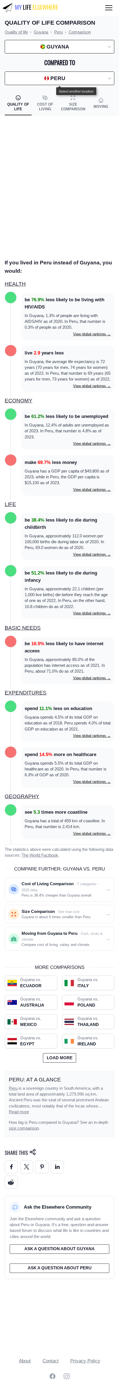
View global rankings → (92, 334)
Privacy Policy (85, 1361)
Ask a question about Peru (60, 1268)
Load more (60, 1058)
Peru (13, 1088)
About (25, 1361)
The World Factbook (40, 855)
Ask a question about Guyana (59, 1249)
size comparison (24, 1128)
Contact (51, 1361)
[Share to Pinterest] (41, 1166)
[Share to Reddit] (11, 1182)
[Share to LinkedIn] (57, 1166)
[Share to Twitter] (26, 1166)
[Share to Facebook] (11, 1166)
